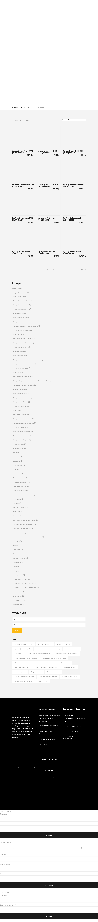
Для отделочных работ (45, 644)
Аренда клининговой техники (22, 343)
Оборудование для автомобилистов (24, 520)
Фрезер (15, 566)
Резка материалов (20, 672)
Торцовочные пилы (19, 558)
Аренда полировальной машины (23, 423)
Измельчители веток (19, 491)
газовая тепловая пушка (70, 676)
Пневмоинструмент (70, 667)
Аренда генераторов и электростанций (25, 326)
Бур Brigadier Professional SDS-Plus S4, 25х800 (22, 219)
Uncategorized (17, 289)
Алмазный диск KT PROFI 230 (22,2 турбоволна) (73, 152)
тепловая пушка (43, 681)
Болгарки (16, 469)
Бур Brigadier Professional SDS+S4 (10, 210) (72, 219)
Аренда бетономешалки (20, 305)
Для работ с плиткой (63, 644)
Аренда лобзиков (18, 351)
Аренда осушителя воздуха (21, 393)
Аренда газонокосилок (20, 322)
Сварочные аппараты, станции (23, 554)
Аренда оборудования (19, 293)
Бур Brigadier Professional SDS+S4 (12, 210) (72, 252)
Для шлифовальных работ (23, 649)
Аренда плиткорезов (19, 415)
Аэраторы (16, 453)
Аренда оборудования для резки (23, 385)
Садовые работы (36, 672)
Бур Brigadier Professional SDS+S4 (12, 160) (46, 252)
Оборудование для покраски (22, 529)
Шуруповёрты (17, 596)
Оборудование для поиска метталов (54, 658)
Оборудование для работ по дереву (58, 663)
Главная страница (18, 107)
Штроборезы (17, 592)
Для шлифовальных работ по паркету (48, 649)
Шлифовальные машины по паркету (24, 588)
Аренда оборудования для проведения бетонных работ (30, 381)
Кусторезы (16, 503)
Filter (17, 630)
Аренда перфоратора (20, 406)
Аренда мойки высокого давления (24, 364)
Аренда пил (17, 410)
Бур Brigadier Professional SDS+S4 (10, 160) (46, 219)
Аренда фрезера (18, 444)
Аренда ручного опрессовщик (22, 431)
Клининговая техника (71, 649)
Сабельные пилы (18, 550)
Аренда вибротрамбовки (21, 318)
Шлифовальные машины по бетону (24, 583)
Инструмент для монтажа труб (22, 495)
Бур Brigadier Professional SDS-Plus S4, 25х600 (73, 185)
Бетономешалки (18, 465)
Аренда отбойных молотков (22, 398)
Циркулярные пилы (19, 571)
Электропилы (17, 604)
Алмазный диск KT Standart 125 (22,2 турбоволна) (23, 185)
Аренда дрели (17, 334)
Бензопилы (16, 457)
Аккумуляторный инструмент (24, 644)
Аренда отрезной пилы (20, 402)
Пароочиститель (18, 533)
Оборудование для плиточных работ (26, 658)
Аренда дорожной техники (21, 330)
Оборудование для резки (22, 667)
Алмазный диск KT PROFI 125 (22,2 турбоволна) (47, 152)
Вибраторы (16, 474)
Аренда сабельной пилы (21, 436)
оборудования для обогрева (23, 681)
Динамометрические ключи (21, 482)
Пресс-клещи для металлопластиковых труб (27, 537)
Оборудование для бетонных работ (67, 653)
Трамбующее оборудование (48, 676)
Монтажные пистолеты (20, 507)
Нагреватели (19, 653)
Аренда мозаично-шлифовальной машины (26, 360)
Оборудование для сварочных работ (47, 667)
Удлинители (17, 562)
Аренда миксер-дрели (20, 356)
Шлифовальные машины (21, 579)
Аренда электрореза (19, 448)
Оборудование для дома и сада (23, 524)
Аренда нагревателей (20, 368)
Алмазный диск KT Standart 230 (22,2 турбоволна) (48, 185)
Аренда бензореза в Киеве (21, 301)
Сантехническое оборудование (24, 676)
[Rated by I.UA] (74, 742)
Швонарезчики (17, 575)
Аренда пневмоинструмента (22, 419)
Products (30, 107)
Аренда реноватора (19, 427)
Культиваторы (17, 499)
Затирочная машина (19, 486)
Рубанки (15, 545)
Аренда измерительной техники (23, 339)
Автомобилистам (18, 296)
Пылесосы (16, 541)
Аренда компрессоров (20, 347)
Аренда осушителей (19, 389)
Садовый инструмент (53, 672)
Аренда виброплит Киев (20, 309)
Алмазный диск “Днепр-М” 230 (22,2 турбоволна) (22, 152)
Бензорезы (16, 461)
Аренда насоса (18, 372)
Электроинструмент (19, 600)
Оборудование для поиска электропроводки (28, 663)
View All (83, 269)
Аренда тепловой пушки (20, 440)
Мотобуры (16, 512)
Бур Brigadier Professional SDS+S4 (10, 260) (21, 252)
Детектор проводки (19, 478)
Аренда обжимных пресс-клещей (23, 377)
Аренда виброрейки (19, 313)
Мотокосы (16, 516)
